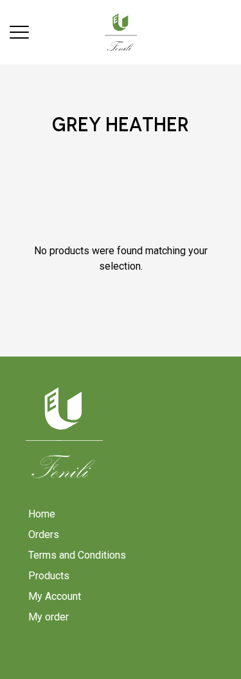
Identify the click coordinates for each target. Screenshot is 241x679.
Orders (43, 534)
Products (48, 576)
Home (41, 514)
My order (48, 617)
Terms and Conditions (77, 555)
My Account (54, 596)
